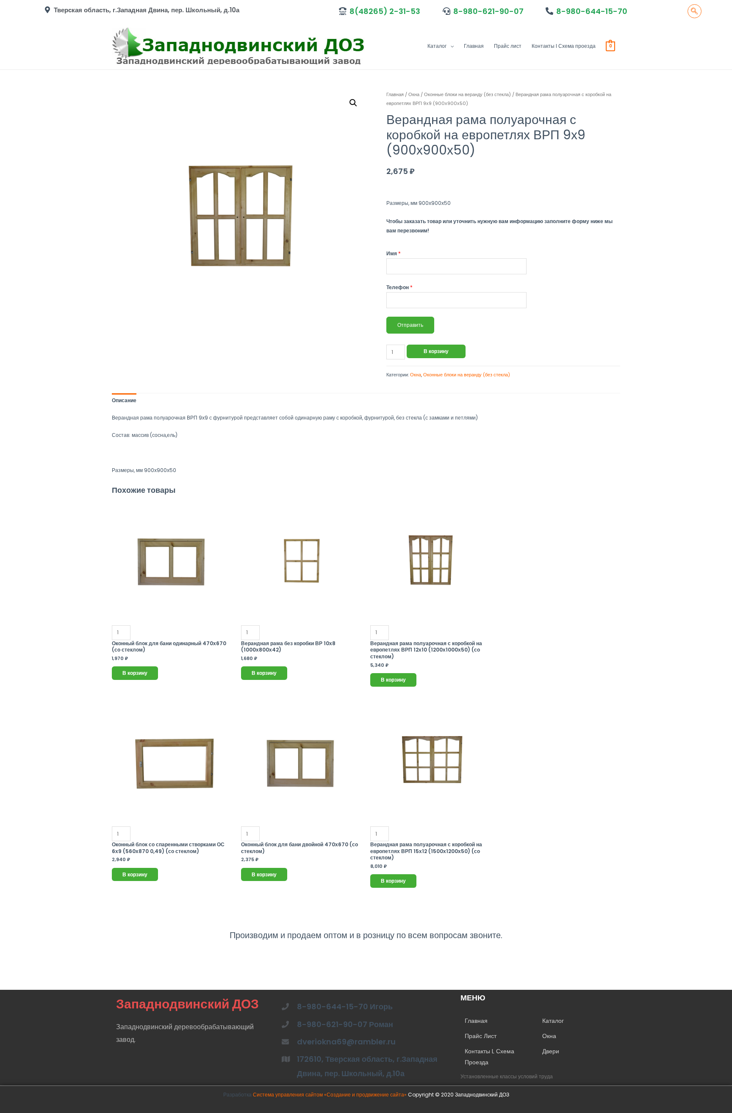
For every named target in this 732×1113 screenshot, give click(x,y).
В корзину (436, 351)
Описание (124, 400)
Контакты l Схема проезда (564, 46)
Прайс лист (507, 46)
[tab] (124, 400)
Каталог (436, 46)
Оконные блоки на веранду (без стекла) (467, 94)
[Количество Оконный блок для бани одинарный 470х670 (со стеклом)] (172, 570)
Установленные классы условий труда (506, 1076)
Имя (393, 253)
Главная (474, 46)
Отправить (410, 325)
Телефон (399, 287)
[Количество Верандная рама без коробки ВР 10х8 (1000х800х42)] (301, 570)
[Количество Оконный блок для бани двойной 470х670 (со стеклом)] (301, 772)
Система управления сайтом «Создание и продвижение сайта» (330, 1094)
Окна (413, 94)
